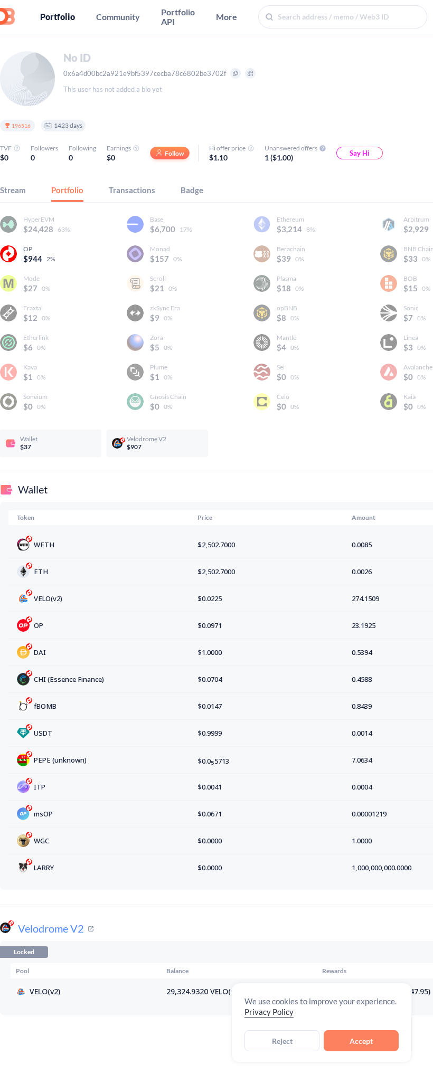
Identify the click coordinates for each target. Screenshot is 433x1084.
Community (118, 17)
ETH (41, 571)
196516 (21, 125)
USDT (43, 733)
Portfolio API (178, 16)
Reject (282, 1041)
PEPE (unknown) (60, 760)
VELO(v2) (48, 598)
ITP (39, 787)
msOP (43, 814)
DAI (40, 652)
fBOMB (45, 706)
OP (38, 625)
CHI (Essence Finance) (69, 679)
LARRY (44, 867)
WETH (44, 544)
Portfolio (57, 17)
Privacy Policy (269, 1011)
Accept (361, 1041)
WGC (41, 840)
